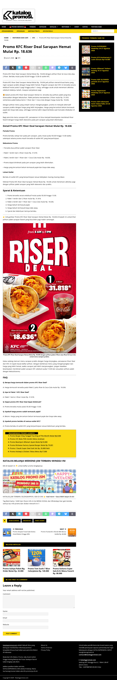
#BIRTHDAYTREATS (34, 31)
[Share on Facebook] (6, 68)
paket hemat (40, 521)
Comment (6, 594)
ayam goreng (14, 521)
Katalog (53, 27)
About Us (44, 645)
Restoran (65, 27)
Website (6, 624)
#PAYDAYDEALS (48, 31)
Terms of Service (46, 648)
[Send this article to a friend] (32, 68)
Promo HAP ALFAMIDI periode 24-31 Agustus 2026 (100, 81)
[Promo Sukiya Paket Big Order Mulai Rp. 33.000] (14, 557)
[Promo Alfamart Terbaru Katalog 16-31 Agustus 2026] (86, 71)
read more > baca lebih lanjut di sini (60, 497)
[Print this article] (39, 68)
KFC (19, 58)
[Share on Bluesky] (65, 68)
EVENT (76, 27)
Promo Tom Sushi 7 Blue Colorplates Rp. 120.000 (39, 569)
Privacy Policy (45, 650)
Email (5, 618)
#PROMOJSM (21, 31)
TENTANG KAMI (96, 27)
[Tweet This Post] (12, 68)
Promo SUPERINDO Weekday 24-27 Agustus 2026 (100, 48)
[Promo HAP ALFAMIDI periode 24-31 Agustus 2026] (86, 83)
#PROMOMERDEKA (7, 31)
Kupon (85, 27)
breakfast (27, 521)
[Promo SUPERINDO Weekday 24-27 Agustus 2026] (86, 49)
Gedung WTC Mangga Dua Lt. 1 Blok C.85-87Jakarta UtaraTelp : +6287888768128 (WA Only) (93, 663)
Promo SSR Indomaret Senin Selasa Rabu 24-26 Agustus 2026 (100, 104)
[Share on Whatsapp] (46, 68)
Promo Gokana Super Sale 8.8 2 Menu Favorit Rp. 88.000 (63, 571)
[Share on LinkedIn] (19, 68)
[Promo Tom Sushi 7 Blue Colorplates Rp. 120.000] (39, 557)
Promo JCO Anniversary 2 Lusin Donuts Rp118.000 (101, 58)
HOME (4, 27)
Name (5, 611)
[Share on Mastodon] (52, 68)
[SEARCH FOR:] (102, 31)
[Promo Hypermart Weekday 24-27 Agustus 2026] (86, 94)
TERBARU (32, 27)
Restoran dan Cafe (20, 38)
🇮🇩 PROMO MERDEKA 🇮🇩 (17, 27)
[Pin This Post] (26, 68)
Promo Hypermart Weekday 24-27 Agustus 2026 (100, 93)
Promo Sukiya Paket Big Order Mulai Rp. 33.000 (14, 569)
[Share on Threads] (72, 68)
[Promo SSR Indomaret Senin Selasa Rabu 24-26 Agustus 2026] (86, 105)
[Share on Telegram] (59, 68)
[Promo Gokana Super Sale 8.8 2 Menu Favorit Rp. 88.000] (64, 557)
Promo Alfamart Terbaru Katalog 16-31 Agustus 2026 (101, 70)
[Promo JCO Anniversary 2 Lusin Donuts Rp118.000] (86, 60)
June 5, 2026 (10, 58)
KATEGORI (42, 27)
